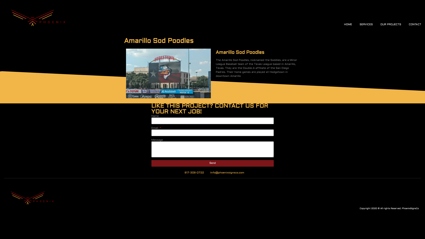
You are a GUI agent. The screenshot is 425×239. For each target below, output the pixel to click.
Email (155, 128)
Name (155, 116)
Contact (415, 24)
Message (157, 140)
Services (366, 24)
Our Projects (390, 24)
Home (348, 24)
